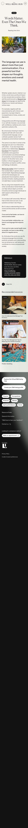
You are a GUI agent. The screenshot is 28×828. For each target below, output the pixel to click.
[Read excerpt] (24, 297)
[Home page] (14, 3)
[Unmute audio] (2, 3)
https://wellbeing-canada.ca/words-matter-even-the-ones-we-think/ (12, 273)
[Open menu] (25, 3)
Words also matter (7, 169)
